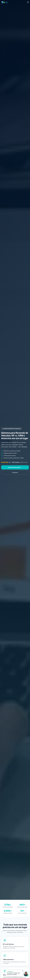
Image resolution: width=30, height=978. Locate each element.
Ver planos (15, 472)
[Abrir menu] (28, 2)
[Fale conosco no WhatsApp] (26, 974)
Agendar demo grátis (14, 467)
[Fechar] (23, 970)
